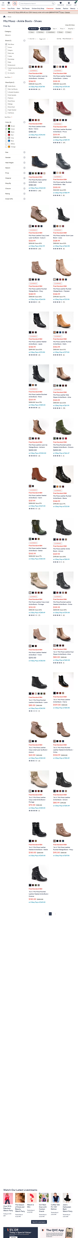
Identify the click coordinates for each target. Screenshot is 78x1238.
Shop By (8, 183)
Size (6, 152)
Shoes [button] (32, 32)
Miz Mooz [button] (40, 32)
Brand (8, 40)
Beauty (72, 8)
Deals (3, 8)
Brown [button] (60, 32)
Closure (8, 188)
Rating (7, 194)
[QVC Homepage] (4, 17)
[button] (3, 4)
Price (7, 173)
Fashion (65, 8)
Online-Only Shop (38, 8)
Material (8, 178)
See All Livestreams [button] (39, 1222)
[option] (39, 12)
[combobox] (35, 3)
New (18, 8)
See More (8, 77)
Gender (8, 157)
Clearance (49, 8)
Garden (58, 8)
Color (8, 122)
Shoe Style (9, 82)
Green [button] (69, 32)
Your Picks (11, 8)
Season (7, 168)
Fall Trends (26, 8)
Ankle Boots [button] (51, 32)
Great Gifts (9, 199)
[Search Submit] (53, 3)
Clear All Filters (70, 25)
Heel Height (9, 163)
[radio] (30, 67)
